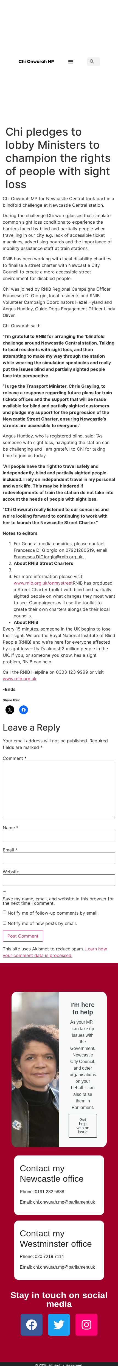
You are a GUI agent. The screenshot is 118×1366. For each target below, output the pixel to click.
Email (10, 850)
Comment (15, 758)
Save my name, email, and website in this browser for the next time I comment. (58, 901)
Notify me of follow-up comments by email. (53, 913)
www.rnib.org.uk (19, 678)
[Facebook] (32, 1325)
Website (11, 871)
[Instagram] (86, 1325)
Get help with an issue (83, 1125)
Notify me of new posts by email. (42, 923)
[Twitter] (59, 1325)
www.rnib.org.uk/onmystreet (43, 583)
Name (10, 827)
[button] (71, 61)
